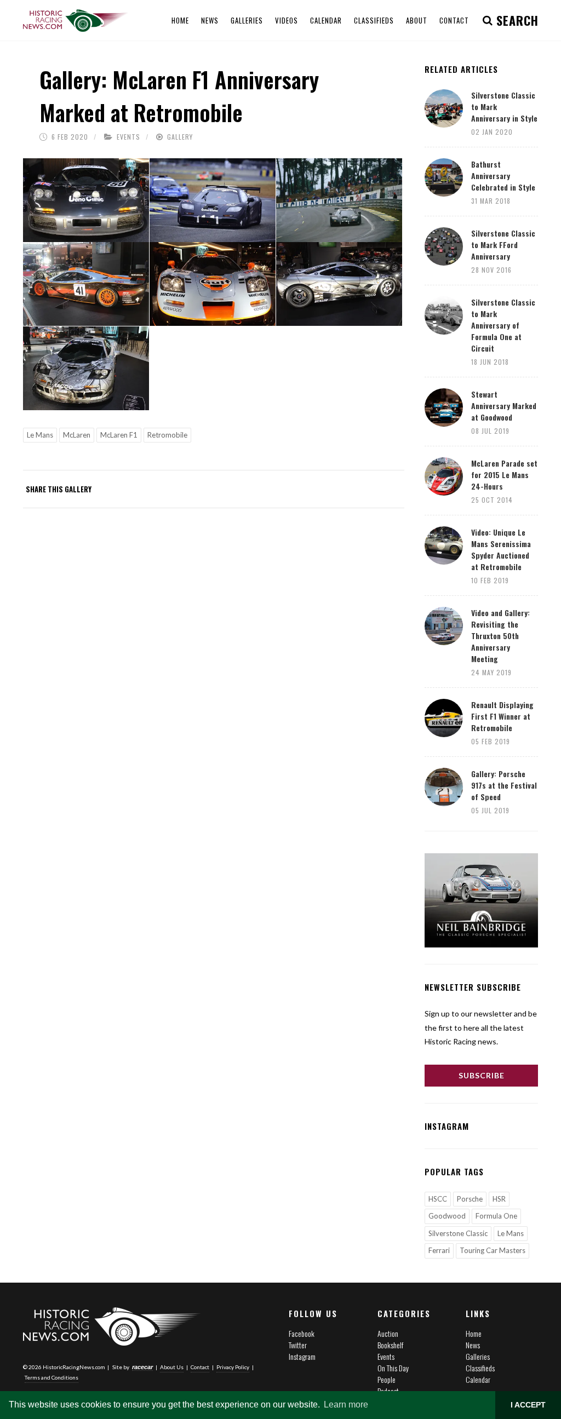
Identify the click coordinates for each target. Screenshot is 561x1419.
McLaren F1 (119, 434)
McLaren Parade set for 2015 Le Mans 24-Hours (504, 474)
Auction (387, 1333)
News (473, 1345)
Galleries (478, 1356)
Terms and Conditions (51, 1377)
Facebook (301, 1333)
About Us (172, 1367)
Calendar (478, 1379)
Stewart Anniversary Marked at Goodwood (503, 405)
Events (128, 136)
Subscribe (482, 1075)
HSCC (437, 1198)
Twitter (298, 1345)
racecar (142, 1367)
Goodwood (447, 1215)
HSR (499, 1198)
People (386, 1379)
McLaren (76, 434)
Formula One (496, 1215)
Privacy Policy (232, 1367)
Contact (200, 1367)
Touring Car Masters (492, 1250)
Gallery (180, 136)
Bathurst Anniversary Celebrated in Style (503, 175)
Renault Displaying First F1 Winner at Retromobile (502, 716)
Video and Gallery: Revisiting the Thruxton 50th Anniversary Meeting (500, 635)
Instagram (302, 1356)
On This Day (393, 1368)
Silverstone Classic (458, 1233)
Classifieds (480, 1368)
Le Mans (40, 434)
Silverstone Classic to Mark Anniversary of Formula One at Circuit (503, 325)
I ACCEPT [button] (528, 1404)
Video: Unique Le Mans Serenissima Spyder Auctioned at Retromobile (501, 549)
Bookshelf (390, 1345)
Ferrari (439, 1250)
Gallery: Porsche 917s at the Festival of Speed (504, 785)
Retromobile (167, 434)
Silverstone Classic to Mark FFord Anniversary (503, 244)
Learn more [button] (346, 1404)
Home (474, 1333)
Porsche (470, 1198)
